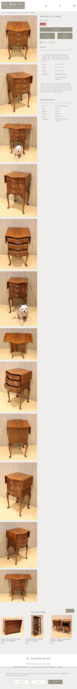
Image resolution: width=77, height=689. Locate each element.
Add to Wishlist (47, 36)
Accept (55, 682)
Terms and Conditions (48, 667)
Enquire (56, 29)
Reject (38, 682)
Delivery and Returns (21, 667)
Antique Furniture (13, 12)
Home (3, 12)
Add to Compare (65, 36)
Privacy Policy (34, 667)
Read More (21, 682)
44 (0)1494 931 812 (40, 658)
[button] (60, 5)
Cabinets (58, 79)
